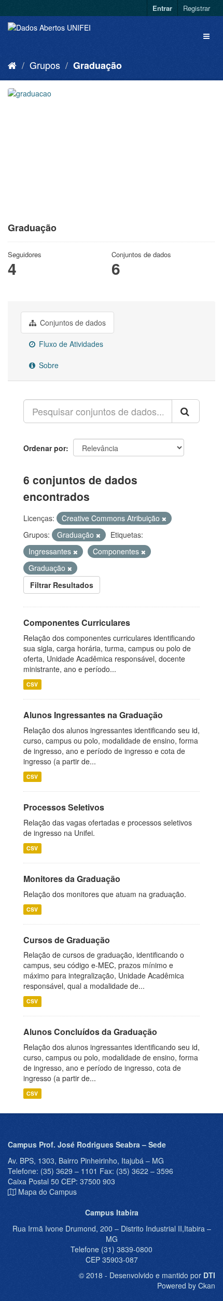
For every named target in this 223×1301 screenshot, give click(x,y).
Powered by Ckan (186, 1285)
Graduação (97, 65)
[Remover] (164, 518)
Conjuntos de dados (72, 322)
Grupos (45, 65)
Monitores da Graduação (71, 879)
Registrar (196, 8)
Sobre (48, 365)
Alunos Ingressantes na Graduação (93, 715)
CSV (32, 684)
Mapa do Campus (47, 1191)
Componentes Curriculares (76, 622)
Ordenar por (44, 448)
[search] (186, 411)
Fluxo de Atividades (70, 344)
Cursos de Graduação (66, 940)
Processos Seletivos (63, 807)
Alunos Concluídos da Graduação (90, 1032)
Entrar (162, 8)
